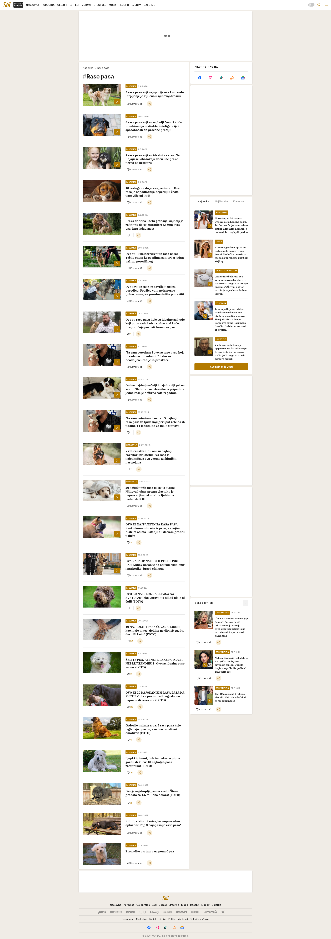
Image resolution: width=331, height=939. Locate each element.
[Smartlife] (181, 912)
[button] (135, 104)
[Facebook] (199, 78)
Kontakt (153, 919)
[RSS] (232, 78)
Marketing (141, 919)
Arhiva (162, 919)
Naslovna (88, 67)
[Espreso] (130, 912)
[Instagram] (210, 78)
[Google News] (243, 78)
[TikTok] (221, 78)
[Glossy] (154, 912)
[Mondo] (116, 912)
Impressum (128, 919)
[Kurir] (102, 912)
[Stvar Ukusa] (227, 912)
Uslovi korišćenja (199, 919)
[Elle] (142, 912)
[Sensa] (195, 912)
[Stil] (7, 4)
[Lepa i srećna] (167, 912)
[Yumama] (210, 912)
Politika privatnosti (178, 919)
